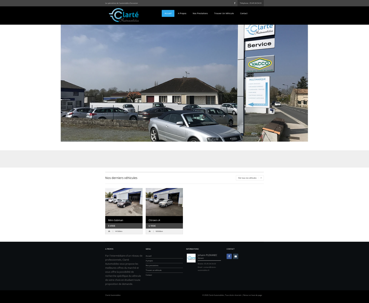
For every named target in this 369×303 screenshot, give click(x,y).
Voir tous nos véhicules (247, 178)
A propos (182, 13)
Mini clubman (115, 220)
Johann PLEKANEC (207, 255)
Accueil (168, 13)
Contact (243, 13)
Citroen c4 (154, 220)
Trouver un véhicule (224, 13)
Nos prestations (200, 13)
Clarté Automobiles (113, 295)
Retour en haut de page (252, 295)
